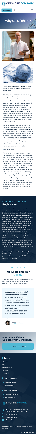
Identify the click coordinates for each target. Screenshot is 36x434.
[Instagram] (30, 432)
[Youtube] (27, 432)
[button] (32, 10)
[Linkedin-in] (33, 432)
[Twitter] (24, 432)
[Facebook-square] (21, 432)
